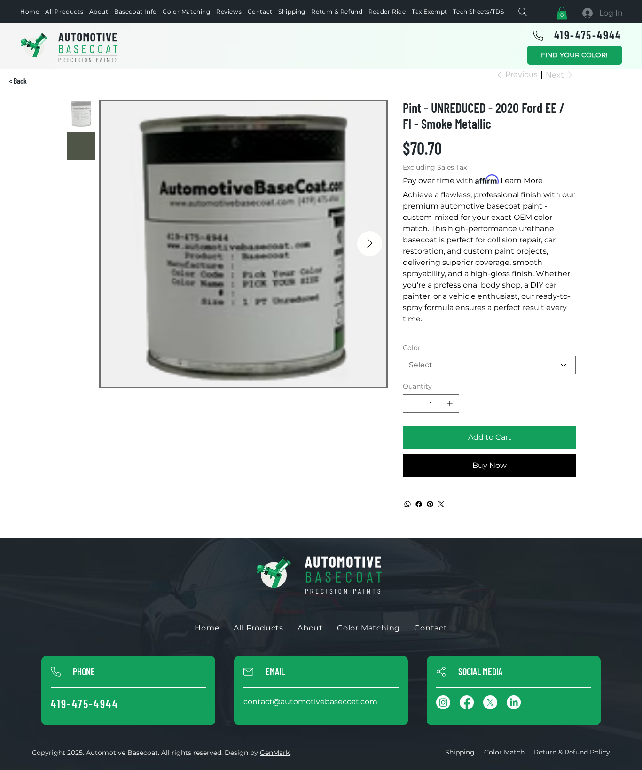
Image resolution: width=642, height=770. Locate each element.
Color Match (504, 752)
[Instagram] (443, 702)
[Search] (522, 12)
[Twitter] (441, 504)
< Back (18, 80)
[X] (490, 702)
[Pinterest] (430, 504)
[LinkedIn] (514, 702)
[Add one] (449, 403)
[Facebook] (418, 504)
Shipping (460, 752)
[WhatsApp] (407, 504)
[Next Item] (369, 243)
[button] (561, 13)
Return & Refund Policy (572, 752)
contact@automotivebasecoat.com (310, 701)
